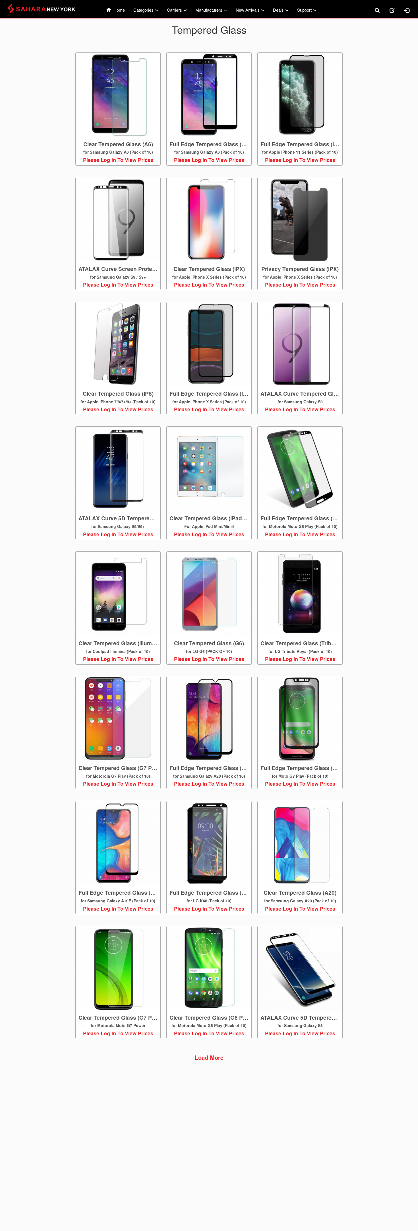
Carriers (174, 10)
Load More (209, 1057)
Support (304, 10)
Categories (143, 10)
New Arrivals (248, 10)
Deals (278, 10)
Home (119, 10)
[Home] (44, 9)
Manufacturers (208, 10)
